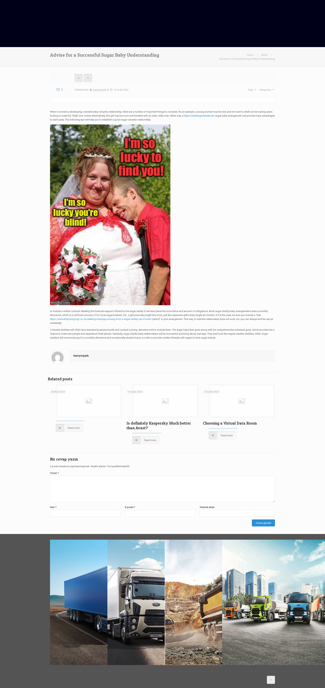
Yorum (54, 473)
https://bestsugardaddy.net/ (199, 115)
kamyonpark (99, 89)
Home (250, 54)
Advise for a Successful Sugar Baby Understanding (247, 58)
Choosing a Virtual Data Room (230, 423)
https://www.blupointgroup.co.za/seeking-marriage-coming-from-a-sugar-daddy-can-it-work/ (101, 319)
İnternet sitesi (207, 507)
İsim (53, 507)
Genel (264, 54)
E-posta (130, 507)
